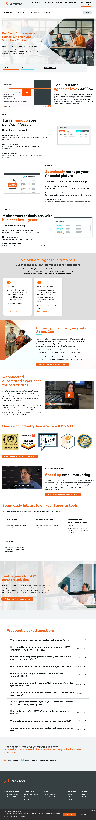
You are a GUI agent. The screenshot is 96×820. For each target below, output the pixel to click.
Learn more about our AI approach (56, 273)
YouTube (85, 797)
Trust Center (28, 800)
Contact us (26, 68)
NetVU (46, 791)
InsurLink (9, 541)
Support (88, 2)
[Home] (13, 3)
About (81, 2)
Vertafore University (31, 794)
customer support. (49, 760)
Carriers (21, 12)
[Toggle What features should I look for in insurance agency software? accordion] (84, 666)
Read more (25, 816)
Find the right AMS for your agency (17, 599)
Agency (8, 523)
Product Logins (29, 791)
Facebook (85, 794)
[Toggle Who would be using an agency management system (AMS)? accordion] (84, 721)
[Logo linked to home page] (15, 782)
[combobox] (92, 810)
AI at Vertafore (48, 2)
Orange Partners (49, 794)
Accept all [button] (69, 814)
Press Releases (70, 797)
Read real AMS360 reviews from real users (19, 456)
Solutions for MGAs (10, 797)
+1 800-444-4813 (50, 68)
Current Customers (70, 2)
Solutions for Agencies (11, 791)
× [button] (94, 810)
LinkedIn (85, 791)
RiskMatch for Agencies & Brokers (77, 521)
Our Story (69, 794)
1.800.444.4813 (12, 760)
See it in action (12, 311)
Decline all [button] (84, 814)
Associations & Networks (52, 797)
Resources (59, 2)
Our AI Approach (71, 791)
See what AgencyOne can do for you (52, 364)
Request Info (85, 5)
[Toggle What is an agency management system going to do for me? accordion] (84, 640)
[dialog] (48, 814)
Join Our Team (70, 800)
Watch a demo (10, 68)
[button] (32, 818)
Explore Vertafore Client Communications (62, 495)
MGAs (34, 12)
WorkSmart (11, 519)
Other (45, 12)
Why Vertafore (36, 2)
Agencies (8, 12)
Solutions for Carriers (11, 794)
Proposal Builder (44, 519)
